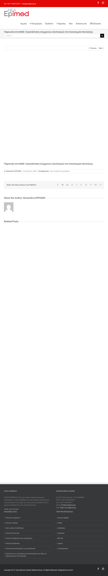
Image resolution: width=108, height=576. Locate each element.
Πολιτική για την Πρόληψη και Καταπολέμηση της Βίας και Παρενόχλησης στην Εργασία (26, 555)
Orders (60, 523)
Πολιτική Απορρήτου (13, 518)
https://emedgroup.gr (68, 508)
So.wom (70, 570)
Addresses (61, 528)
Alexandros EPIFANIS (13, 171)
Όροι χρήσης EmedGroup (14, 528)
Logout (60, 543)
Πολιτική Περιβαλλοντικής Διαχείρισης (19, 538)
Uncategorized (43, 171)
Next (100, 48)
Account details (63, 518)
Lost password (63, 548)
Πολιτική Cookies (12, 523)
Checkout (61, 533)
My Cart (60, 538)
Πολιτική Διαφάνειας (13, 543)
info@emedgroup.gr (29, 4)
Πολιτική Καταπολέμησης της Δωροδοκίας (20, 548)
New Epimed (21, 570)
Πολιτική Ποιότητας (12, 533)
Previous (93, 48)
